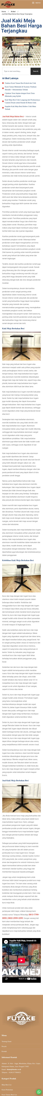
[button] (36, 3)
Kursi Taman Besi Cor (9, 1095)
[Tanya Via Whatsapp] (39, 1092)
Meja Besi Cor (6, 1085)
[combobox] (16, 71)
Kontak (4, 1051)
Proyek (4, 1046)
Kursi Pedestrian (7, 1090)
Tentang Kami (6, 1041)
